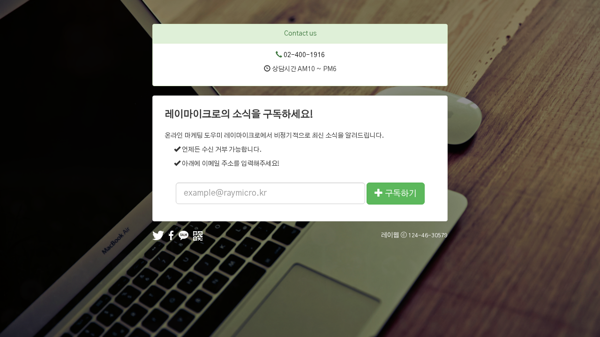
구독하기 (400, 194)
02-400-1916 (304, 55)
